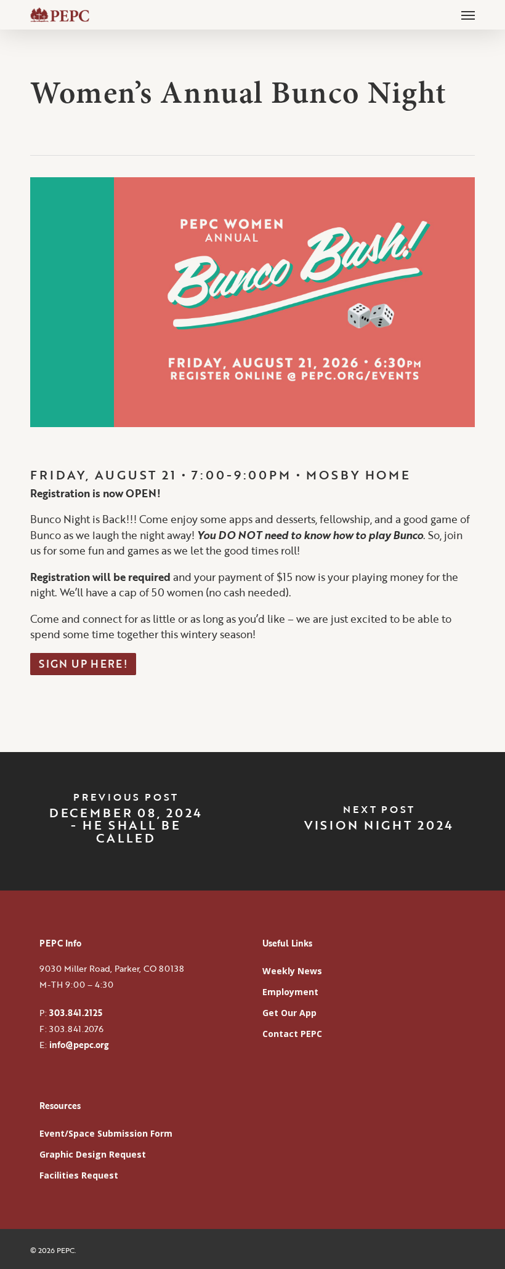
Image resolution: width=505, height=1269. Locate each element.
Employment (290, 992)
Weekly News (292, 971)
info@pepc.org (78, 1044)
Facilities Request (78, 1175)
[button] (468, 15)
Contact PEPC (292, 1033)
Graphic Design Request (92, 1154)
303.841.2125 (75, 1012)
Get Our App (289, 1013)
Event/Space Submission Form (105, 1133)
